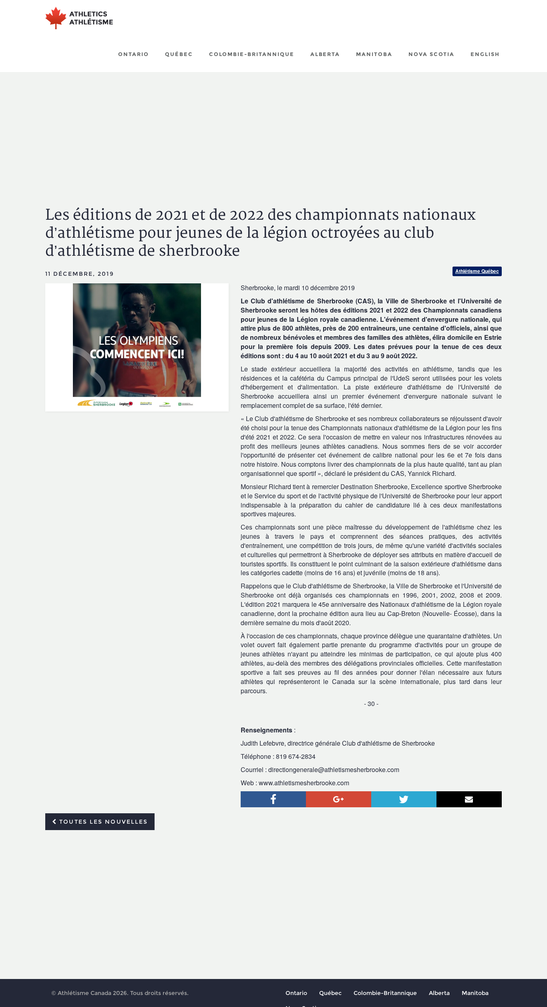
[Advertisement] (273, 132)
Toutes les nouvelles (102, 821)
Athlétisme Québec (477, 271)
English (485, 54)
